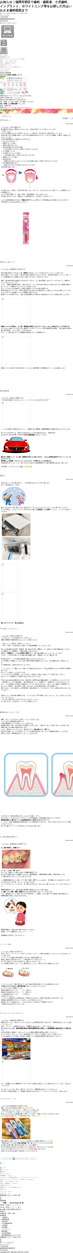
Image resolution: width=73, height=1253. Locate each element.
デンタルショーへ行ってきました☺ (12, 1013)
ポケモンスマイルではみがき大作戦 (19, 96)
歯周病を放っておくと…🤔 (9, 712)
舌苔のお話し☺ (5, 120)
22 (32, 1158)
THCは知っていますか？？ (9, 628)
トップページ (4, 114)
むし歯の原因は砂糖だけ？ (9, 837)
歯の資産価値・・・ (7, 391)
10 (26, 1158)
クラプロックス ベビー (8, 1099)
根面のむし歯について (7, 262)
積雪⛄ (2, 476)
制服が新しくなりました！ (15, 98)
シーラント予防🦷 (6, 944)
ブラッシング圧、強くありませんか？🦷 (20, 107)
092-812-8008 (5, 15)
